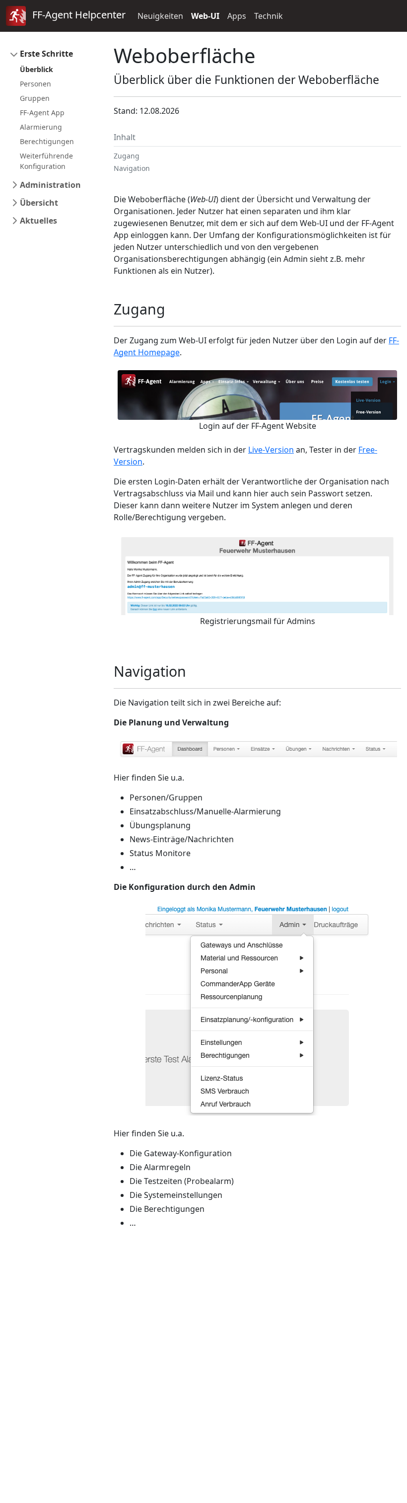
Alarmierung (41, 127)
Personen (35, 83)
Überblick (36, 69)
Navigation (132, 168)
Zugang (126, 155)
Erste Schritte (46, 53)
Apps (236, 15)
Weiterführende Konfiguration (46, 161)
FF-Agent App (42, 112)
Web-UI (205, 15)
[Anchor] (172, 308)
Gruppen (35, 98)
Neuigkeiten (160, 15)
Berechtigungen (47, 141)
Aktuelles (38, 220)
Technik (268, 15)
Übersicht (39, 202)
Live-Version (271, 449)
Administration (50, 184)
